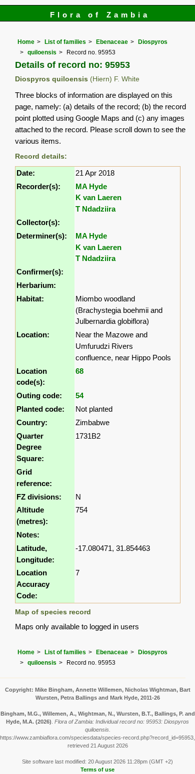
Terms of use (97, 770)
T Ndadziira (96, 209)
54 (80, 395)
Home (26, 41)
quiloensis (42, 52)
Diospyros (153, 41)
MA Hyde (91, 186)
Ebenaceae (112, 41)
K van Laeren (99, 197)
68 (80, 371)
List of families (65, 41)
